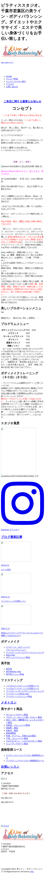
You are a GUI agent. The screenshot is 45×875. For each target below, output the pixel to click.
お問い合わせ (12, 87)
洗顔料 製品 (12, 728)
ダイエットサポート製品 (17, 715)
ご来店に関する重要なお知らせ (22, 101)
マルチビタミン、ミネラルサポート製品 (24, 741)
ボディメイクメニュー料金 (18, 657)
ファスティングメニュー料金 (19, 696)
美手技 (9, 669)
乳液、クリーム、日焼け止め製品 (21, 736)
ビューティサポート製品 (17, 744)
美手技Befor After (13, 672)
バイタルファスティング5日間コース (22, 688)
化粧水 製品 (12, 730)
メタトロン (9, 702)
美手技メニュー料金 (15, 674)
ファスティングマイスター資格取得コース (25, 761)
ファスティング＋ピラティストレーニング (25, 652)
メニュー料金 (12, 79)
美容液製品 (11, 733)
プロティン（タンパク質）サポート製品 (24, 717)
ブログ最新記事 (11, 536)
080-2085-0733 (7, 63)
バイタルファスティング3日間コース (22, 686)
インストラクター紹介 (16, 81)
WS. (32, 871)
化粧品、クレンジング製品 (18, 725)
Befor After (10, 655)
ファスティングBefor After (17, 694)
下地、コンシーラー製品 (17, 738)
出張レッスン (10, 766)
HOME (9, 76)
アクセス (10, 84)
